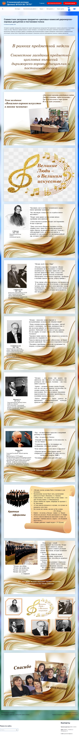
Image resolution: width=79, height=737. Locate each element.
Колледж (17, 8)
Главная (41, 3)
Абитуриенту (50, 8)
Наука (41, 8)
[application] (20, 8)
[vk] (69, 8)
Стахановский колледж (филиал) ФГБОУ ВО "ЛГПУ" (19, 3)
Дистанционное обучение (54, 3)
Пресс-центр (60, 8)
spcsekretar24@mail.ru (68, 733)
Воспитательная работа (29, 8)
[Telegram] (69, 10)
